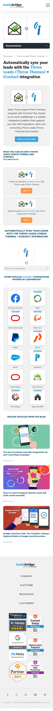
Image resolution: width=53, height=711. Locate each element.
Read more (8, 460)
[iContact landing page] (38, 28)
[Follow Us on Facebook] (7, 695)
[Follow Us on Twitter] (45, 695)
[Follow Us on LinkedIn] (26, 695)
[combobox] (26, 268)
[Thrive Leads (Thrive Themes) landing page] (14, 28)
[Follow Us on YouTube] (35, 695)
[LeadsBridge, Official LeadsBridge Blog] (13, 5)
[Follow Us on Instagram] (16, 695)
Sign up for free (26, 139)
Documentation (13, 45)
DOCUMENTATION (10, 159)
